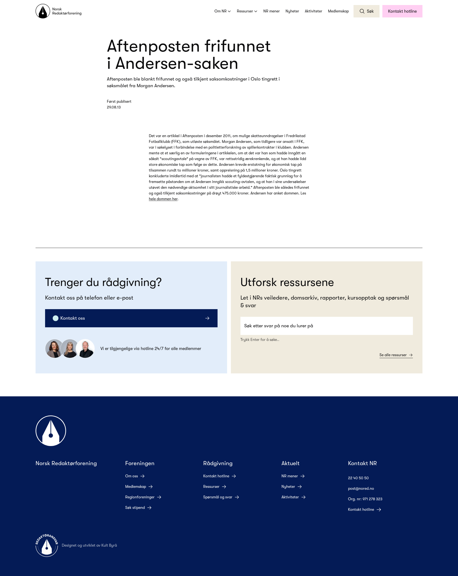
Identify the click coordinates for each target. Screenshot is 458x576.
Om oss (131, 476)
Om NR (220, 11)
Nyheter (292, 11)
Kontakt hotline (402, 11)
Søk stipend (135, 508)
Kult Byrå (109, 545)
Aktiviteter (313, 11)
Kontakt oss (72, 318)
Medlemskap (338, 11)
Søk (370, 11)
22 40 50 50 (358, 478)
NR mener (271, 11)
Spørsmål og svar (217, 497)
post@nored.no (361, 488)
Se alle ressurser (393, 355)
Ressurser (245, 11)
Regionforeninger (140, 497)
